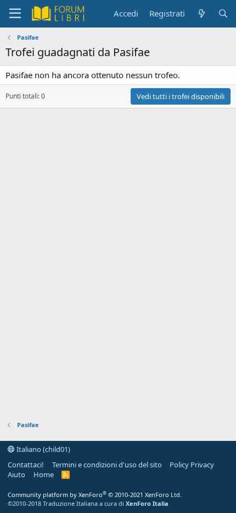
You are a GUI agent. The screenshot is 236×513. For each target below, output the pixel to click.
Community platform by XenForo (95, 494)
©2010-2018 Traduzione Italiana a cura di (88, 503)
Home (43, 474)
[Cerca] (223, 13)
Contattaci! (26, 465)
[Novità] (201, 13)
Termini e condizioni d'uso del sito (107, 465)
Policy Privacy (192, 465)
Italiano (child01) (42, 449)
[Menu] (15, 14)
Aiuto (16, 474)
